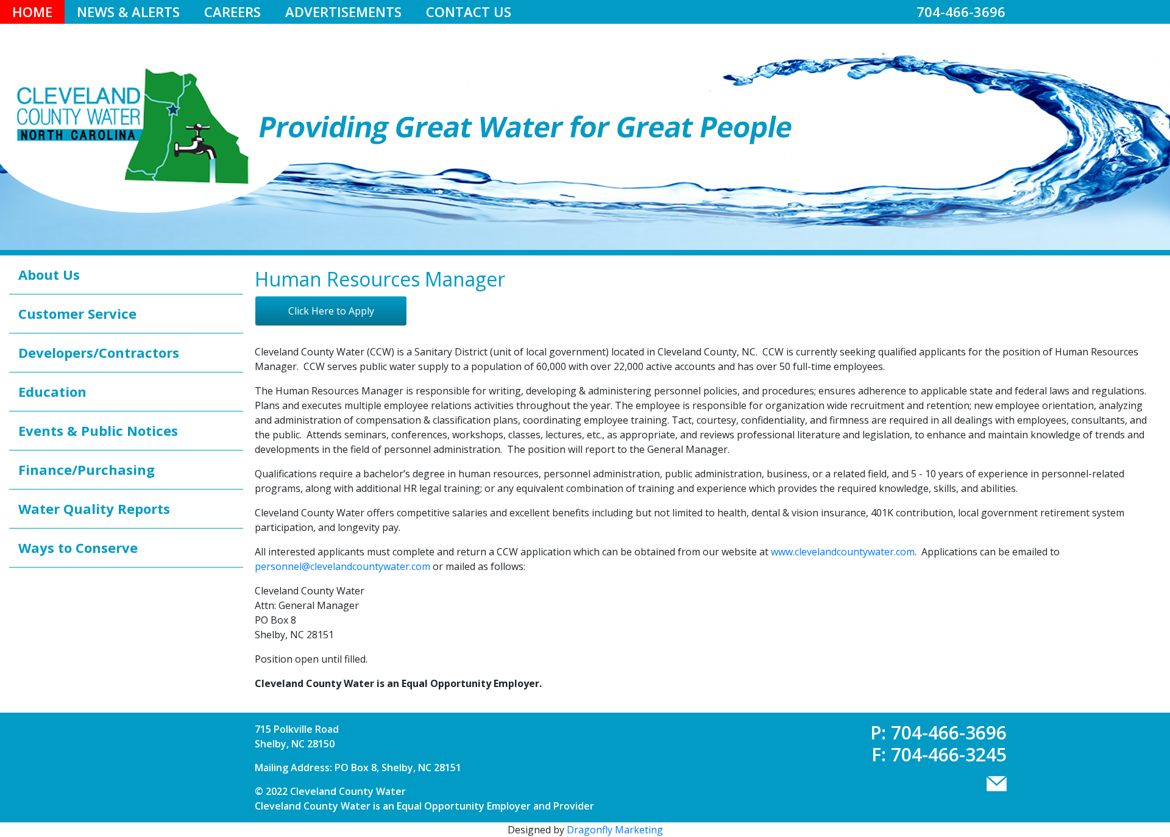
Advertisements (343, 11)
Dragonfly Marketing (615, 829)
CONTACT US (468, 11)
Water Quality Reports (94, 508)
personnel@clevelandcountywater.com (342, 566)
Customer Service (77, 313)
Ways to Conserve (78, 547)
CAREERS (232, 11)
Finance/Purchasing (86, 469)
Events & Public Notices (98, 430)
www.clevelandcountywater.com (843, 551)
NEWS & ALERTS (128, 11)
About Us (49, 274)
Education (52, 391)
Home (32, 11)
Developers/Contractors (98, 352)
